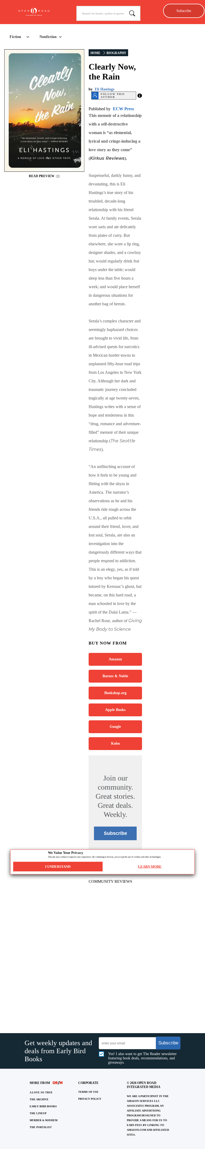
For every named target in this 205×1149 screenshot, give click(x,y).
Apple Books (115, 710)
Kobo (115, 743)
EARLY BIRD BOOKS (43, 1106)
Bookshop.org (115, 693)
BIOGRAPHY (116, 53)
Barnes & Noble (115, 676)
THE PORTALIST (41, 1127)
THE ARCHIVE (39, 1099)
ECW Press (123, 108)
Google (115, 727)
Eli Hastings (104, 89)
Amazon (115, 659)
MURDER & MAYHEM (43, 1120)
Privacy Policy (89, 1098)
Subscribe (183, 11)
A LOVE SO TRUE (41, 1092)
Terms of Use (88, 1091)
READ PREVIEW (41, 176)
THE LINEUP (38, 1113)
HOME (95, 53)
